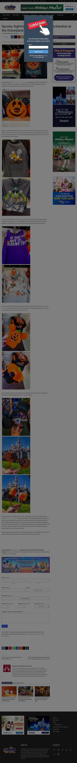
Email (30, 44)
